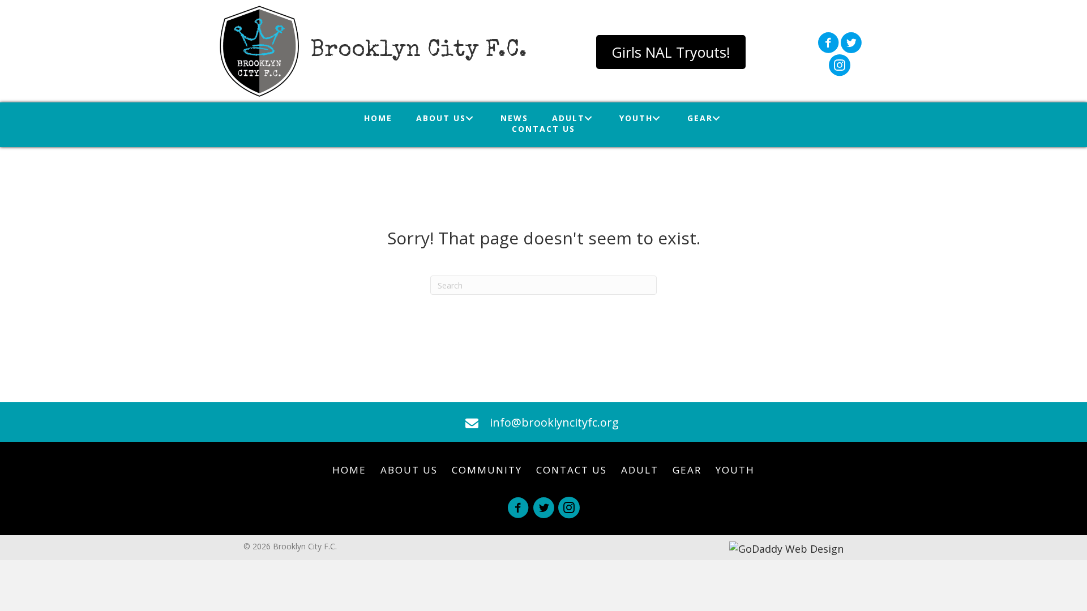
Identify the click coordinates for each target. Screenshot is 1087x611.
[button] (671, 52)
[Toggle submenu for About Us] (469, 118)
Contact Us (571, 469)
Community (487, 469)
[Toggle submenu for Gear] (716, 118)
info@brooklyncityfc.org (554, 422)
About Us (409, 469)
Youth (735, 469)
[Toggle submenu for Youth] (656, 118)
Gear (687, 469)
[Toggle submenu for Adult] (588, 118)
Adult (639, 469)
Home (349, 469)
